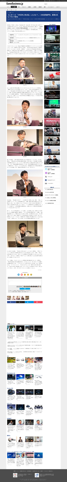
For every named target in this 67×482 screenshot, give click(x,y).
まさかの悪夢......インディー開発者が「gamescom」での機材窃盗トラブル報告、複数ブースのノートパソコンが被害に (24, 349)
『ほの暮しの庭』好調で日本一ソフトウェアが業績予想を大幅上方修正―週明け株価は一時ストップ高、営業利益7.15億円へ (24, 342)
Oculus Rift (10, 388)
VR (8, 356)
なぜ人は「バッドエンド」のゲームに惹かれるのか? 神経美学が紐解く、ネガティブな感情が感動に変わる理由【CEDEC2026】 (24, 346)
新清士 (8, 435)
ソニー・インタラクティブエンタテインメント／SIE (20, 451)
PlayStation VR (11, 373)
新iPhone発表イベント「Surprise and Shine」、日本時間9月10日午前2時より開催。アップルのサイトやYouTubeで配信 (24, 352)
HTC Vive (9, 403)
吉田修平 (9, 418)
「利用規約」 (19, 291)
